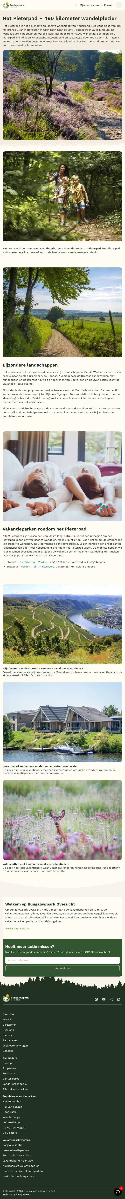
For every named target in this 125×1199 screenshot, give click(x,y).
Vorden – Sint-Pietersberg (37, 566)
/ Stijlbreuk (22, 1194)
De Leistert (10, 1132)
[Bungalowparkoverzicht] (13, 5)
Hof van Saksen (12, 1106)
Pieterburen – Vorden (33, 562)
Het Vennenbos (12, 1101)
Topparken (9, 1068)
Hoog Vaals (9, 1111)
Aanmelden (62, 968)
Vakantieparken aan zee (18, 1160)
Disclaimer (9, 1024)
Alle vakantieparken (15, 1089)
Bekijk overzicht (16, 928)
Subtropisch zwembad (17, 1155)
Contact (8, 1050)
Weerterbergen (12, 1117)
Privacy (7, 1019)
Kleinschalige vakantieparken (21, 1165)
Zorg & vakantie (12, 1145)
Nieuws (7, 1035)
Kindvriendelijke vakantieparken (23, 1171)
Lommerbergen (12, 1122)
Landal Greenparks (15, 1083)
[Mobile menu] (118, 5)
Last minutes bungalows (18, 1176)
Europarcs (9, 1073)
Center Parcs (11, 1078)
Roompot (8, 1063)
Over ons (8, 1029)
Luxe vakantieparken (16, 1150)
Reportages (10, 1040)
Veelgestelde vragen (15, 1045)
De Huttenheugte (13, 1127)
